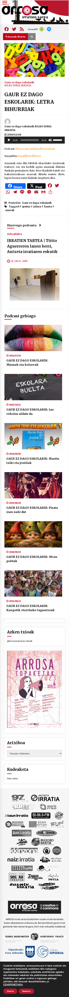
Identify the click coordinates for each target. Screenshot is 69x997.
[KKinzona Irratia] (24, 850)
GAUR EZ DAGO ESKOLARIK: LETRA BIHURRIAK (29, 101)
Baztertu (26, 991)
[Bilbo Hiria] (40, 815)
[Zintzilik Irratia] (48, 885)
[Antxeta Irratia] (45, 797)
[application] (34, 140)
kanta (48, 206)
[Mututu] (50, 140)
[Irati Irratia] (22, 841)
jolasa (37, 206)
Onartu (10, 991)
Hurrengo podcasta (21, 225)
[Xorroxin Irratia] (22, 885)
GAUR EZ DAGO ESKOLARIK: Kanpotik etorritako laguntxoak (30, 608)
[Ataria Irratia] (48, 806)
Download (48, 148)
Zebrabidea (14, 234)
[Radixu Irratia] (47, 867)
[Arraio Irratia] (23, 806)
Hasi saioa (12, 778)
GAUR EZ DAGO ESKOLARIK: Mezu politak (31, 559)
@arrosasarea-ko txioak (19, 641)
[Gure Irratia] (21, 832)
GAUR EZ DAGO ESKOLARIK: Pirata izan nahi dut (32, 510)
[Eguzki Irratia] (14, 824)
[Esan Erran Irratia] (37, 824)
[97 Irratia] (20, 797)
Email (21, 156)
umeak (9, 210)
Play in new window (27, 148)
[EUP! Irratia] (57, 824)
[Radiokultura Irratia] (21, 867)
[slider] (58, 140)
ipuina (26, 206)
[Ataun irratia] (16, 815)
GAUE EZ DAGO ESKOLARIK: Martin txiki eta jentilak (32, 461)
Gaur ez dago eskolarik (19, 82)
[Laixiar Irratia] (56, 850)
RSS (29, 156)
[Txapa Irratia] (35, 876)
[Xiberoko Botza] (53, 876)
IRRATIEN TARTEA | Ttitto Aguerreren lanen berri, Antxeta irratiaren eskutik (32, 246)
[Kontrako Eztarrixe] (46, 850)
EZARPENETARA (13, 984)
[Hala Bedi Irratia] (46, 832)
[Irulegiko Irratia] (43, 841)
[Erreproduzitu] (9, 140)
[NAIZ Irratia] (21, 859)
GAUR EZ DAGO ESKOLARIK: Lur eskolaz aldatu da (30, 411)
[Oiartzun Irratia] (51, 859)
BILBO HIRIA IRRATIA (17, 85)
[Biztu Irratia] (59, 815)
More (37, 156)
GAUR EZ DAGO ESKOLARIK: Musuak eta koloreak (27, 362)
